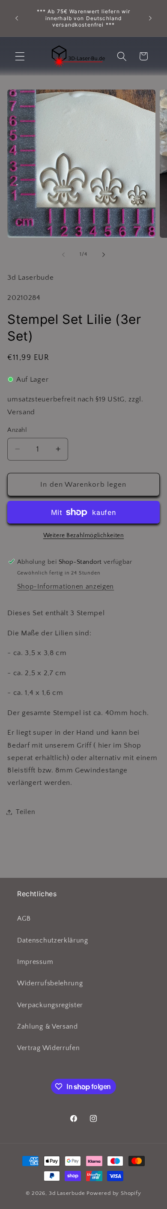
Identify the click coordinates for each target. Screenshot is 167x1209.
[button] (20, 56)
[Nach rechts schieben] (103, 254)
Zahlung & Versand (47, 1026)
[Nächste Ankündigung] (150, 18)
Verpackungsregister (50, 1005)
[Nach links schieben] (63, 254)
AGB (24, 918)
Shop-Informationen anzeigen (65, 586)
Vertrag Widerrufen (48, 1048)
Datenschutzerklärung (52, 940)
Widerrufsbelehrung (50, 983)
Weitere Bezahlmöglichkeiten (83, 535)
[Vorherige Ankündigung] (16, 18)
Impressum (35, 962)
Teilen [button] (25, 812)
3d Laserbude (67, 1193)
